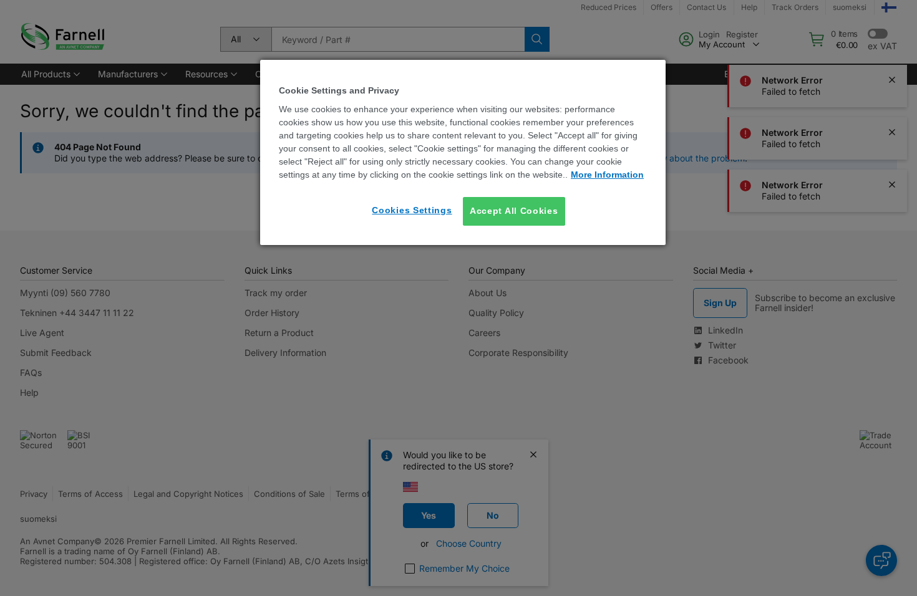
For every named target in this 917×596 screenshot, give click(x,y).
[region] (463, 152)
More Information (607, 175)
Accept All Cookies (514, 211)
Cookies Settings (412, 210)
